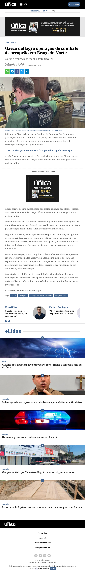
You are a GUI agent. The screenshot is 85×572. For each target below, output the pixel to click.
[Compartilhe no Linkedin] (27, 71)
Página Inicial (42, 533)
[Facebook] (40, 555)
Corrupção (23, 296)
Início (7, 42)
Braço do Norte (61, 296)
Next (8, 320)
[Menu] (21, 4)
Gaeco (13, 296)
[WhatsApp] (36, 555)
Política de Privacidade (42, 543)
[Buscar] (25, 4)
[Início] (10, 5)
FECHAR (53, 568)
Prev (6, 320)
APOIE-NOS (74, 4)
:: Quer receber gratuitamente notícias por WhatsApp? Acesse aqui (38, 150)
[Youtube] (49, 555)
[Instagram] (44, 555)
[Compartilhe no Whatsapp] (7, 71)
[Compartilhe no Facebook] (17, 71)
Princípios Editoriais (42, 548)
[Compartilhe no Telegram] (12, 71)
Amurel (13, 42)
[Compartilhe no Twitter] (22, 71)
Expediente (43, 538)
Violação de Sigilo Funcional (41, 296)
